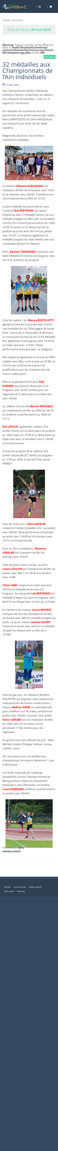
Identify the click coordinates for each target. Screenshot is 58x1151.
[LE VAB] (14, 6)
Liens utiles (9, 891)
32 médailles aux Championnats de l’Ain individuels (27, 70)
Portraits (21, 891)
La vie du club (20, 887)
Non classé (49, 57)
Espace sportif (35, 887)
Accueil (7, 887)
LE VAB (6, 20)
